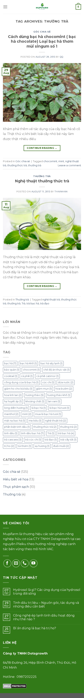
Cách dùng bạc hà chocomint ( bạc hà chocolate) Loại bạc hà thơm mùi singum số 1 (42, 41)
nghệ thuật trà (51, 299)
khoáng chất (34, 401)
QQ (61, 56)
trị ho (9, 446)
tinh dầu (10, 433)
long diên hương (16, 407)
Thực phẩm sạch (16, 487)
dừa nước (65, 382)
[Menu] (5, 7)
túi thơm (24, 446)
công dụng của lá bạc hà (21, 382)
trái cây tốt (68, 439)
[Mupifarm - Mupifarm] (42, 7)
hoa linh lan (13, 395)
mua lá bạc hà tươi (48, 414)
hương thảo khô (58, 395)
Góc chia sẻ (42, 31)
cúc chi (48, 382)
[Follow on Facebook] (7, 563)
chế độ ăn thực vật (56, 369)
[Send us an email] (16, 563)
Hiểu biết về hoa (15, 479)
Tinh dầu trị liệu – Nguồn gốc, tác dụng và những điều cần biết (46, 604)
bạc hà (10, 363)
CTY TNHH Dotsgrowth (51, 539)
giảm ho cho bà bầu (18, 388)
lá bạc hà (38, 407)
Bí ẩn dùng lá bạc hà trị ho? (34, 628)
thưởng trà (34, 165)
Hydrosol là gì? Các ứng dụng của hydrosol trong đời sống (46, 591)
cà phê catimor (47, 376)
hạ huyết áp (13, 401)
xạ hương (42, 446)
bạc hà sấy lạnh (51, 363)
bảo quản (11, 369)
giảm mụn (44, 388)
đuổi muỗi (61, 446)
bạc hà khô (28, 363)
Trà (23, 303)
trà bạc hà (33, 303)
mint (61, 161)
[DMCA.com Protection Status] (15, 686)
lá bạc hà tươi (59, 407)
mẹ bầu (35, 420)
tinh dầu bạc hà (32, 433)
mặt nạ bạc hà (14, 420)
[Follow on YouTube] (33, 563)
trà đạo (44, 303)
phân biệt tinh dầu (17, 426)
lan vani (54, 401)
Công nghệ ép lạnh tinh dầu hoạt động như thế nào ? (44, 617)
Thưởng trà (42, 176)
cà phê (27, 376)
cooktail (10, 376)
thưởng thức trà (17, 165)
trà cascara (12, 439)
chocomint (50, 161)
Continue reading (42, 147)
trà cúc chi (33, 439)
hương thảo (34, 395)
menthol (11, 414)
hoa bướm (63, 388)
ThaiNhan (61, 191)
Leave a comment (69, 165)
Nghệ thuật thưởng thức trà (42, 181)
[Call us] (25, 563)
